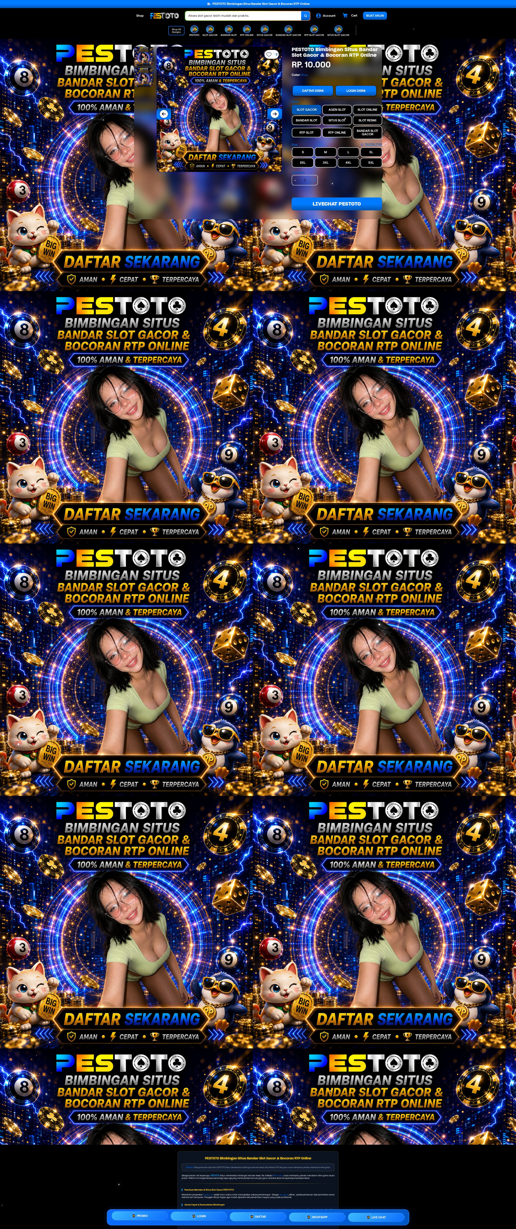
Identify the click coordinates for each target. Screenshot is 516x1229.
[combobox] (243, 15)
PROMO (142, 1216)
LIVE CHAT (379, 1217)
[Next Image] (274, 114)
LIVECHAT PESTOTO (337, 204)
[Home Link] (164, 15)
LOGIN (201, 1215)
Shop (140, 15)
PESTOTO (215, 1175)
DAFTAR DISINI (313, 90)
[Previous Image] (164, 114)
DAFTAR (260, 1216)
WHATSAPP (320, 1216)
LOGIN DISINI (355, 90)
